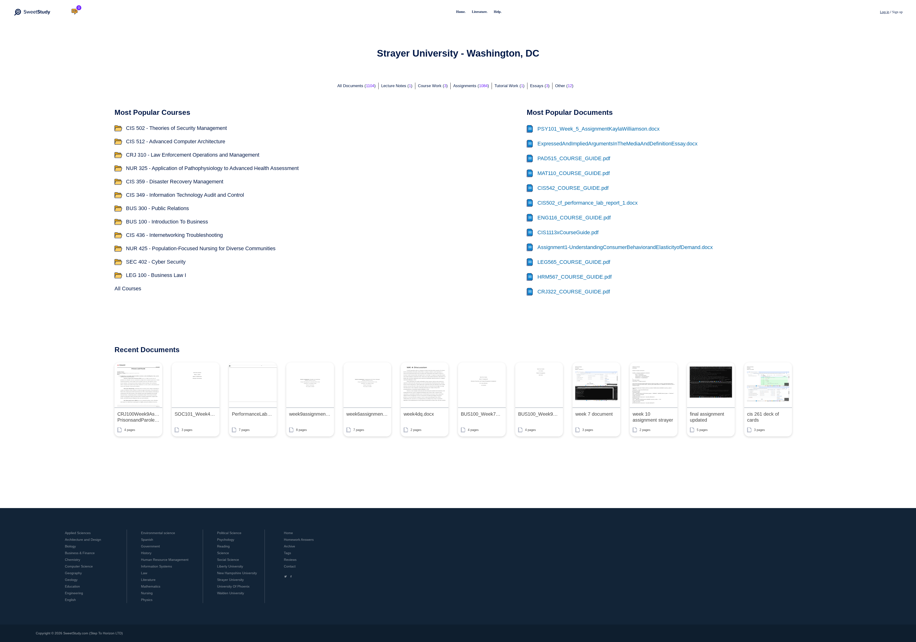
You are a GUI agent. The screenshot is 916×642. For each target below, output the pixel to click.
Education (72, 586)
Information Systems (156, 566)
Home (288, 533)
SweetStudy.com (75, 633)
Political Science (229, 533)
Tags (287, 553)
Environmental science (158, 533)
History (146, 553)
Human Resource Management (164, 560)
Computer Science (79, 566)
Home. (461, 12)
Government (150, 546)
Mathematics (150, 586)
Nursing (147, 593)
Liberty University (230, 566)
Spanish (147, 539)
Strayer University (230, 580)
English (70, 600)
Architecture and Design (83, 539)
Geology (71, 580)
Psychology (225, 539)
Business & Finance (80, 553)
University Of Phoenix (233, 586)
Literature (148, 580)
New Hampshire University (237, 573)
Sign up (897, 12)
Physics (146, 600)
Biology (70, 546)
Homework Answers (299, 539)
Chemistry (72, 560)
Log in (884, 12)
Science (223, 553)
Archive (289, 546)
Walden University (230, 593)
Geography (73, 573)
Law (144, 573)
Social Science (228, 560)
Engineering (74, 593)
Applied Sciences (78, 533)
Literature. (480, 12)
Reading (223, 546)
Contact (290, 566)
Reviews (290, 560)
